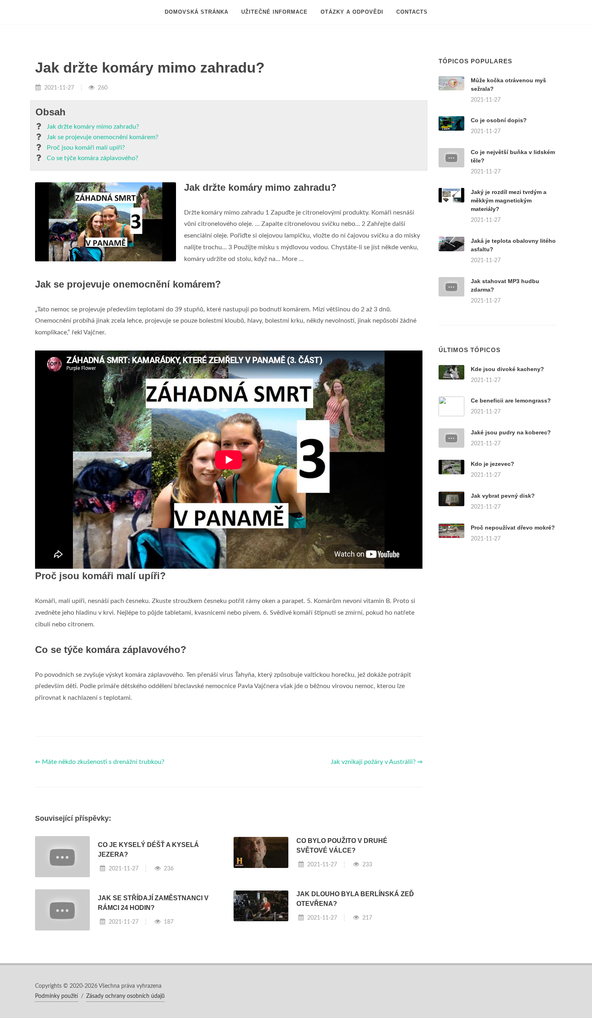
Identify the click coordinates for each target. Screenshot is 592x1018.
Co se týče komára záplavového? (92, 158)
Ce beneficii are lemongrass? (511, 400)
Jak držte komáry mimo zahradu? (93, 126)
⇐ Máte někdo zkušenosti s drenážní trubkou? (99, 762)
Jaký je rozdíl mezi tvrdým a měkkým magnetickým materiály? (508, 200)
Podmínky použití (56, 996)
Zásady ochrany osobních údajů (125, 996)
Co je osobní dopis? (499, 120)
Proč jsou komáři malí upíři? (86, 147)
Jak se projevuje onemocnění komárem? (102, 137)
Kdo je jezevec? (492, 464)
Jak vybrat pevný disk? (503, 495)
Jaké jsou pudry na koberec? (511, 432)
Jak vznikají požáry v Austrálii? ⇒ (376, 762)
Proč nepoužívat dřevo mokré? (513, 527)
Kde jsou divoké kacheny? (507, 369)
